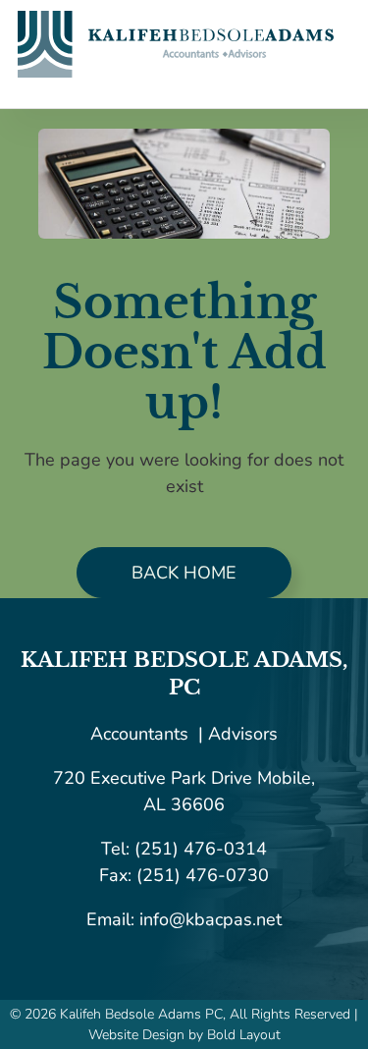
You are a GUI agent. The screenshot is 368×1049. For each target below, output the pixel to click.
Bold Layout (244, 1034)
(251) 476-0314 (200, 848)
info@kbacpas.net (208, 919)
